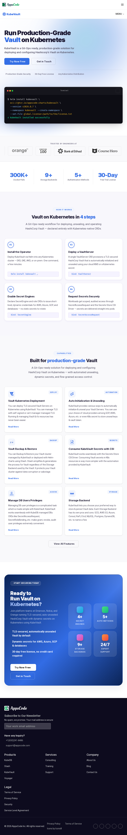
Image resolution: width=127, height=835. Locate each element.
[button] (122, 4)
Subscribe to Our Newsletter (22, 715)
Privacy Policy (53, 823)
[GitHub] (95, 826)
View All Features (64, 543)
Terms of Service (73, 823)
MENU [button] (119, 14)
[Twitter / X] (101, 826)
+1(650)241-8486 (14, 740)
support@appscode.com (18, 745)
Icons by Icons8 (54, 828)
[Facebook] (114, 826)
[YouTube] (120, 826)
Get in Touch (44, 61)
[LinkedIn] (108, 826)
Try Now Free (17, 61)
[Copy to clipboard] (118, 91)
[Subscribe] (48, 726)
